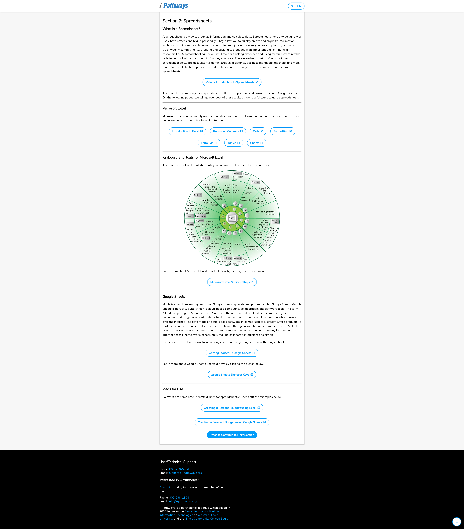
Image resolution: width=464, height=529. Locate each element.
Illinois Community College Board (207, 518)
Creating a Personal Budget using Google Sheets (230, 422)
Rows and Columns (226, 131)
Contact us (167, 487)
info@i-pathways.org (182, 501)
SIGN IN (296, 6)
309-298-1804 (179, 497)
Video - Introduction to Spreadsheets (230, 82)
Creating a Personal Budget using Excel (230, 407)
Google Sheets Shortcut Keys (230, 374)
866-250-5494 (179, 469)
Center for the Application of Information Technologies (191, 513)
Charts (254, 143)
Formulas (207, 143)
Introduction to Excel (185, 131)
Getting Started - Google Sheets (230, 353)
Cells (256, 131)
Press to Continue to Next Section (232, 435)
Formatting (280, 131)
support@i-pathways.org (185, 473)
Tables (231, 143)
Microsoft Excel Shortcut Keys (230, 282)
